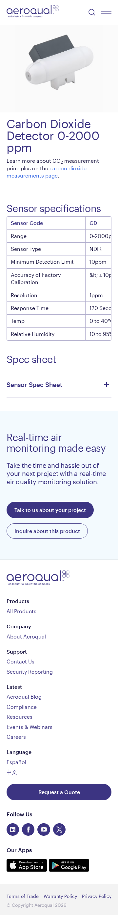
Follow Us (19, 814)
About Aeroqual (26, 636)
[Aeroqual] (33, 12)
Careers (16, 737)
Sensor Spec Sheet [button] (34, 384)
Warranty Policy (60, 896)
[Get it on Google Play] (69, 869)
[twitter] (59, 829)
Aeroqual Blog (24, 696)
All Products (21, 611)
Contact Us (20, 661)
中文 (12, 772)
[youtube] (43, 829)
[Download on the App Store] (28, 869)
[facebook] (28, 829)
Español (16, 762)
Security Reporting (30, 671)
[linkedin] (13, 829)
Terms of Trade (23, 896)
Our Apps (19, 850)
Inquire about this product (47, 531)
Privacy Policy (96, 896)
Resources (19, 716)
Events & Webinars (29, 727)
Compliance (22, 707)
